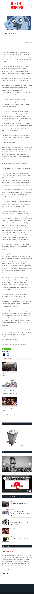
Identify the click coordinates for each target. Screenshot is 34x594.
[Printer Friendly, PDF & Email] (6, 349)
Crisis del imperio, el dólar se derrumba (19, 539)
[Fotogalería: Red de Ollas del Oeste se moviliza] (17, 464)
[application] (17, 484)
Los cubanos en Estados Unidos (17, 531)
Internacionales (27, 38)
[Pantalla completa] (30, 491)
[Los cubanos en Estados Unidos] (9, 402)
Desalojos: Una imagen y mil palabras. (19, 503)
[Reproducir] (4, 491)
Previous (4, 464)
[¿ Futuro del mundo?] (17, 23)
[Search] (31, 6)
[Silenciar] (27, 491)
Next (30, 464)
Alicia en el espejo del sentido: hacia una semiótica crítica (19, 523)
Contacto (5, 574)
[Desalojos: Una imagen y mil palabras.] (9, 367)
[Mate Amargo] (17, 6)
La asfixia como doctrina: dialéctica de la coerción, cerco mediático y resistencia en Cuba (10, 392)
